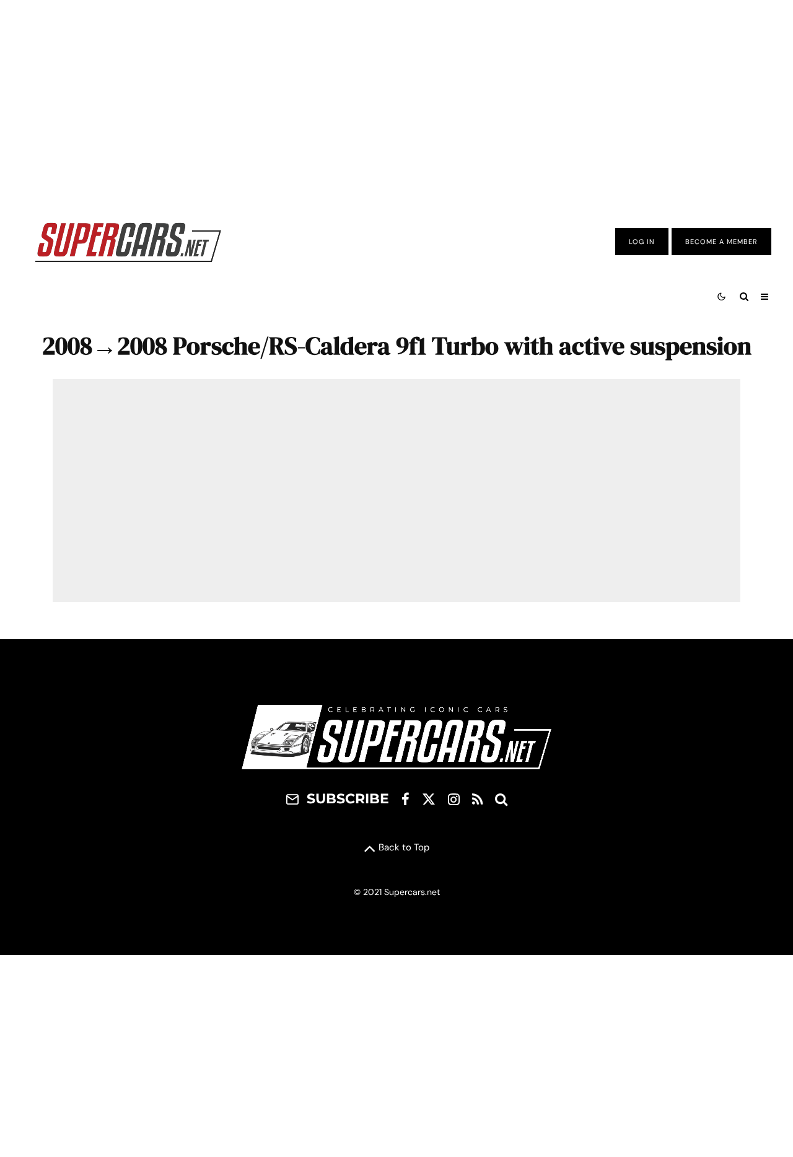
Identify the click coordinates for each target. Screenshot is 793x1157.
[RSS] (477, 799)
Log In (642, 241)
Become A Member (721, 241)
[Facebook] (405, 799)
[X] (429, 799)
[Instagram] (454, 799)
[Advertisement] (396, 101)
